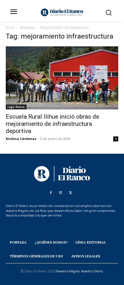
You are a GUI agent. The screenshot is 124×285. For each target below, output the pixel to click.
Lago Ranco (16, 107)
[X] (70, 192)
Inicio (10, 27)
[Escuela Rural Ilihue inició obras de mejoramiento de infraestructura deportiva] (62, 77)
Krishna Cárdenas (21, 138)
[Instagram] (60, 192)
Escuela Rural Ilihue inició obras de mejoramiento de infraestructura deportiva (52, 123)
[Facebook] (50, 192)
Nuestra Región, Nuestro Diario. (79, 271)
